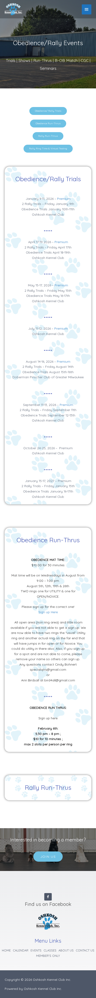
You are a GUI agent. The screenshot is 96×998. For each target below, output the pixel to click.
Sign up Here (48, 612)
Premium (64, 199)
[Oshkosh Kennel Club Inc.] (13, 9)
